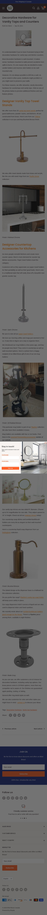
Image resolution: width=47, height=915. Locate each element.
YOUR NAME (5, 455)
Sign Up (10, 468)
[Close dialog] (45, 443)
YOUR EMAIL (5, 461)
